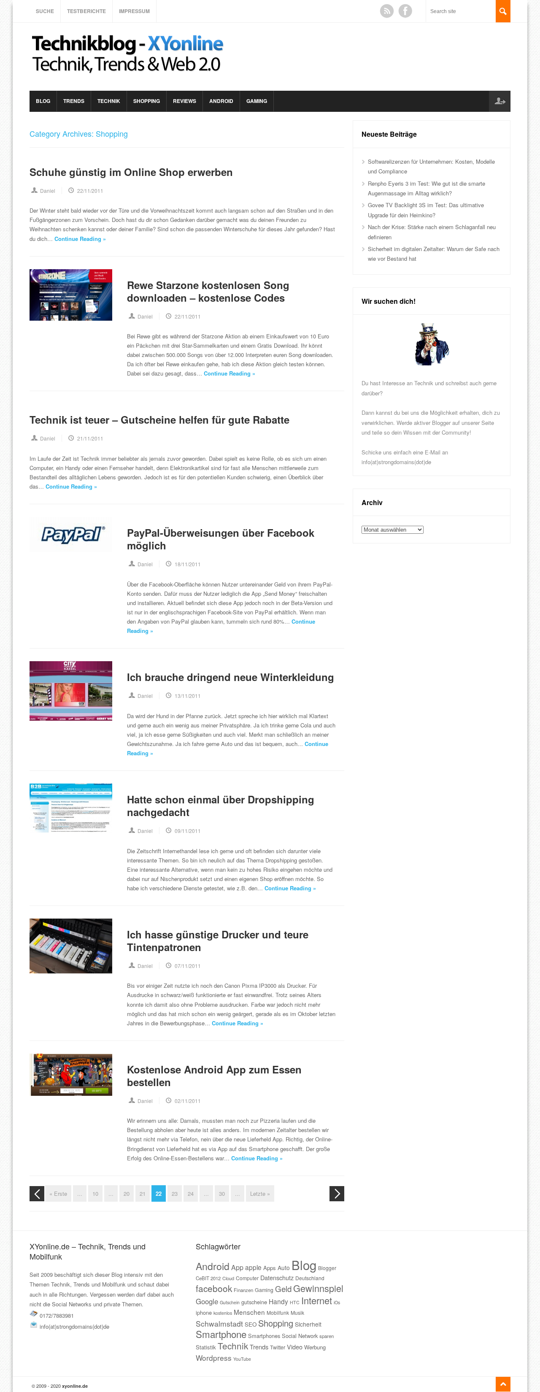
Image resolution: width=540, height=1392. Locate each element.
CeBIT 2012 (208, 1278)
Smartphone (221, 1334)
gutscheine (254, 1302)
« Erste (58, 1193)
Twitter (277, 1347)
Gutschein (230, 1302)
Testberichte (86, 11)
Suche (45, 11)
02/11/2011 (188, 1100)
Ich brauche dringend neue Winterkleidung (230, 677)
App (237, 1267)
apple (253, 1267)
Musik (297, 1312)
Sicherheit (308, 1324)
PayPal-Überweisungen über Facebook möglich (220, 538)
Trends (73, 101)
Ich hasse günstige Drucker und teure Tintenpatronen (217, 940)
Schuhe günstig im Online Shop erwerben (131, 172)
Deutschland (309, 1277)
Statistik (206, 1347)
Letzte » (260, 1193)
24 (191, 1193)
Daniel (47, 190)
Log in (499, 101)
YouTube (242, 1359)
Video (294, 1346)
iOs (337, 1302)
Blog (43, 101)
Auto (284, 1267)
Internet (316, 1300)
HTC (295, 1302)
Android (221, 101)
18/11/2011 (188, 564)
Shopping (146, 101)
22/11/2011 (90, 190)
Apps (269, 1268)
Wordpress (214, 1357)
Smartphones (264, 1336)
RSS (387, 11)
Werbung (315, 1347)
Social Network (300, 1336)
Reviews (184, 101)
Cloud (228, 1278)
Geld (283, 1288)
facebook (214, 1288)
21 (143, 1193)
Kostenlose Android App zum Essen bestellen (214, 1075)
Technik (108, 101)
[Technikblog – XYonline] (129, 77)
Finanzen (243, 1290)
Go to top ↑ (503, 1384)
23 (175, 1193)
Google (207, 1301)
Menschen (249, 1311)
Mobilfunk (278, 1312)
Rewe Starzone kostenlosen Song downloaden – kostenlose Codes (208, 291)
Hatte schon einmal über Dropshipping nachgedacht (220, 805)
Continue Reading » (80, 239)
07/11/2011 (188, 965)
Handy (278, 1301)
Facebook (405, 11)
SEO (250, 1324)
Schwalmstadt (219, 1323)
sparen (326, 1336)
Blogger (327, 1267)
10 (95, 1193)
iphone (204, 1312)
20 (127, 1193)
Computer (247, 1277)
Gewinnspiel (318, 1288)
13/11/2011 (188, 695)
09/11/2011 (188, 830)
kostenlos (222, 1313)
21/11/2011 (90, 438)
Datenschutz (277, 1277)
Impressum (134, 11)
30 (222, 1193)
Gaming (256, 101)
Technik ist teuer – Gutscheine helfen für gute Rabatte (159, 419)
